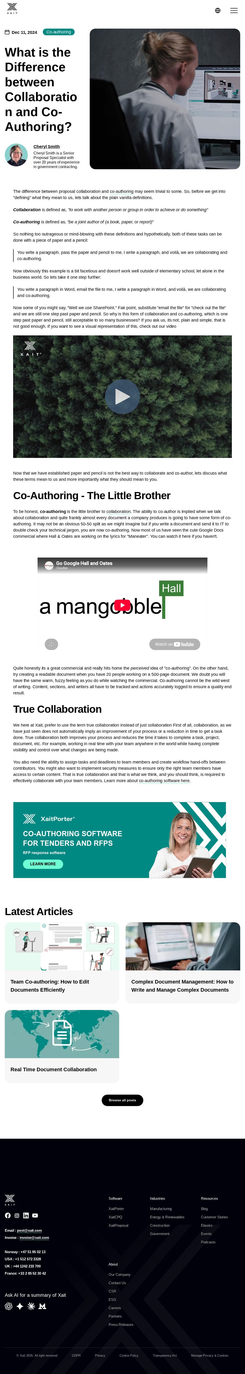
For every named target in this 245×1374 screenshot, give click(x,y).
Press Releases (121, 1325)
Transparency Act (165, 1355)
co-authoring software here (164, 780)
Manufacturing (161, 1209)
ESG (112, 1299)
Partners (115, 1316)
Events (206, 1234)
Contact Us (117, 1283)
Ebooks (207, 1225)
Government (159, 1234)
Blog (204, 1209)
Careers (115, 1308)
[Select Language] (218, 10)
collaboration (118, 511)
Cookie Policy (129, 1355)
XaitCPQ (115, 1217)
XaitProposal (118, 1225)
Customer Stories (214, 1217)
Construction (160, 1225)
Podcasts (208, 1242)
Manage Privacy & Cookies (209, 1355)
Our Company (120, 1274)
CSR (112, 1291)
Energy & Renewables (167, 1217)
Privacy (100, 1355)
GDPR (76, 1355)
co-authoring (122, 191)
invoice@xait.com (34, 1238)
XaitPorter (116, 1209)
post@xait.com (29, 1230)
